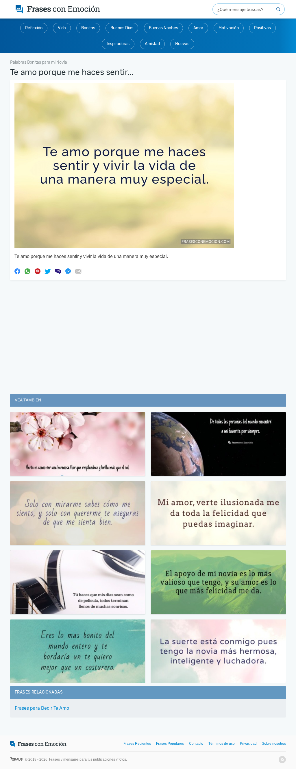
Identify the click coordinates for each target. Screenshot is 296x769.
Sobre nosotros (274, 744)
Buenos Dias (121, 27)
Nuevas (182, 43)
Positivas (262, 27)
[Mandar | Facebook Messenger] (68, 271)
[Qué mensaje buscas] (278, 9)
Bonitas (88, 27)
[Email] (78, 271)
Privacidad (248, 744)
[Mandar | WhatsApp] (27, 271)
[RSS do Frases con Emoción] (282, 759)
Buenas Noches (163, 27)
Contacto (196, 744)
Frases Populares (170, 744)
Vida (62, 27)
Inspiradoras (118, 43)
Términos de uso (221, 744)
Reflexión (33, 27)
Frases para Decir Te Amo (42, 708)
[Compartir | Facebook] (17, 271)
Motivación (229, 27)
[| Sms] (57, 271)
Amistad (152, 43)
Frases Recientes (137, 744)
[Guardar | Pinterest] (37, 271)
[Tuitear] (47, 271)
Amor (198, 27)
